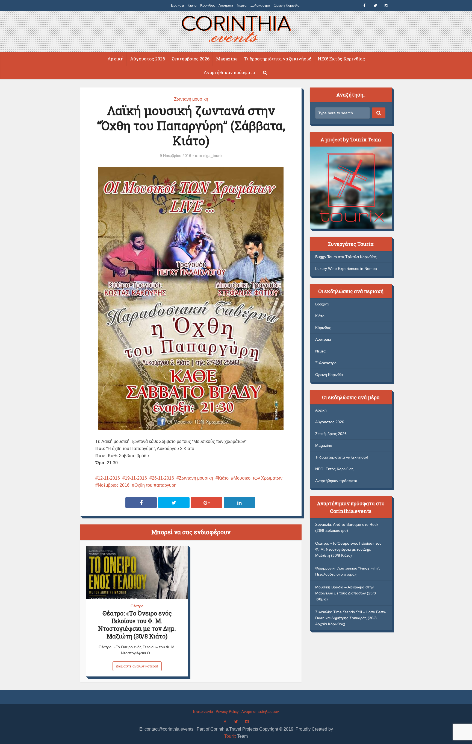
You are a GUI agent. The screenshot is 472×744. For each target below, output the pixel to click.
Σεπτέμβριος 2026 (191, 59)
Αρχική (115, 59)
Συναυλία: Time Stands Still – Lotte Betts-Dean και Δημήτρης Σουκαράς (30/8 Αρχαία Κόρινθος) (350, 618)
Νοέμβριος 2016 (113, 485)
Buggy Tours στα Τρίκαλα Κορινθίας (346, 257)
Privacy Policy (227, 712)
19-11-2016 (136, 478)
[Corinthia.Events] (236, 29)
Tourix (230, 736)
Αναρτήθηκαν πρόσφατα (229, 72)
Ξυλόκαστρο (260, 5)
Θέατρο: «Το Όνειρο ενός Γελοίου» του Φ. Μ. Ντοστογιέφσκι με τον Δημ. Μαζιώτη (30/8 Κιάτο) (137, 624)
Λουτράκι (226, 5)
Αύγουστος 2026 (147, 59)
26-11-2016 (163, 478)
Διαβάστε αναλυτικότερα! (137, 666)
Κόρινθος (207, 5)
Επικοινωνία (203, 712)
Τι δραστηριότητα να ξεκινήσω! (277, 59)
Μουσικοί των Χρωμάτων (258, 478)
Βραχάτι (177, 5)
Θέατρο (137, 606)
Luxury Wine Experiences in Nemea (346, 268)
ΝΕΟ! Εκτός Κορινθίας (341, 59)
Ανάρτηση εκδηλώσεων (260, 712)
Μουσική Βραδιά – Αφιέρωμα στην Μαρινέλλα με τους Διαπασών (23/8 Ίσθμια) (345, 593)
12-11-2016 (109, 478)
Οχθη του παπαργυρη (155, 485)
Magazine (227, 59)
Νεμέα (242, 5)
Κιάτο (192, 5)
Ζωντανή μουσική (191, 99)
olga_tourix (212, 155)
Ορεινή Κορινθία (287, 5)
